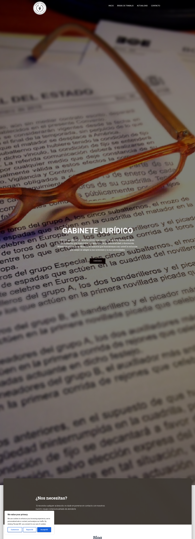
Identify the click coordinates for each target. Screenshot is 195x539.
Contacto (155, 6)
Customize (15, 530)
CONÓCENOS (97, 261)
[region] (29, 522)
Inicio (111, 6)
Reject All (29, 530)
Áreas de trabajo (125, 6)
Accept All (44, 530)
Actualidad (142, 6)
